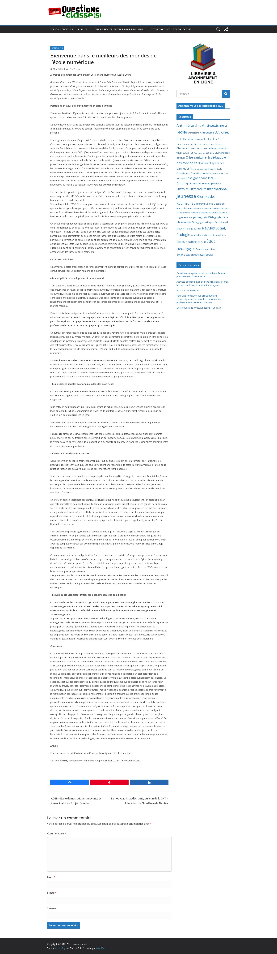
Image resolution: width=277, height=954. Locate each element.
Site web (52, 908)
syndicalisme (197, 235)
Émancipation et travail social (194, 254)
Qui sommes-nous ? (61, 29)
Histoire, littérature (191, 189)
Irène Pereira (74, 69)
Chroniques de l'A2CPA (186, 144)
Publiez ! (83, 29)
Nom (51, 877)
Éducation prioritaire (206, 249)
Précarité (188, 217)
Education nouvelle (201, 173)
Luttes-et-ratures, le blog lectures (170, 29)
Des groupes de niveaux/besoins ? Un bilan (198, 307)
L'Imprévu (199, 203)
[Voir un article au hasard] (226, 29)
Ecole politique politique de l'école (206, 169)
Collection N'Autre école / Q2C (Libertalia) (201, 153)
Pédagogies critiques (203, 222)
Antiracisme (207, 132)
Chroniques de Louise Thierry (209, 144)
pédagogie (200, 217)
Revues (208, 228)
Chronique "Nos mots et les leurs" (201, 139)
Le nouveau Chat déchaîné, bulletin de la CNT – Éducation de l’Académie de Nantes (139, 801)
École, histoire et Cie (191, 242)
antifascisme (193, 132)
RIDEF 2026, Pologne (187, 290)
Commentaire (56, 833)
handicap (207, 183)
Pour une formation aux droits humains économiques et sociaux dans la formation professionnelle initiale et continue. (198, 299)
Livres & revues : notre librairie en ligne (118, 29)
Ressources (57, 48)
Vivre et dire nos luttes (215, 235)
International (217, 189)
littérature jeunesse (201, 208)
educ (188, 173)
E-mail (52, 893)
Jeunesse (186, 196)
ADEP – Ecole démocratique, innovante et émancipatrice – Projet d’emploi (76, 801)
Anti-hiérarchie (188, 125)
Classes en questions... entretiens (196, 148)
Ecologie (180, 173)
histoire (217, 183)
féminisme (196, 183)
